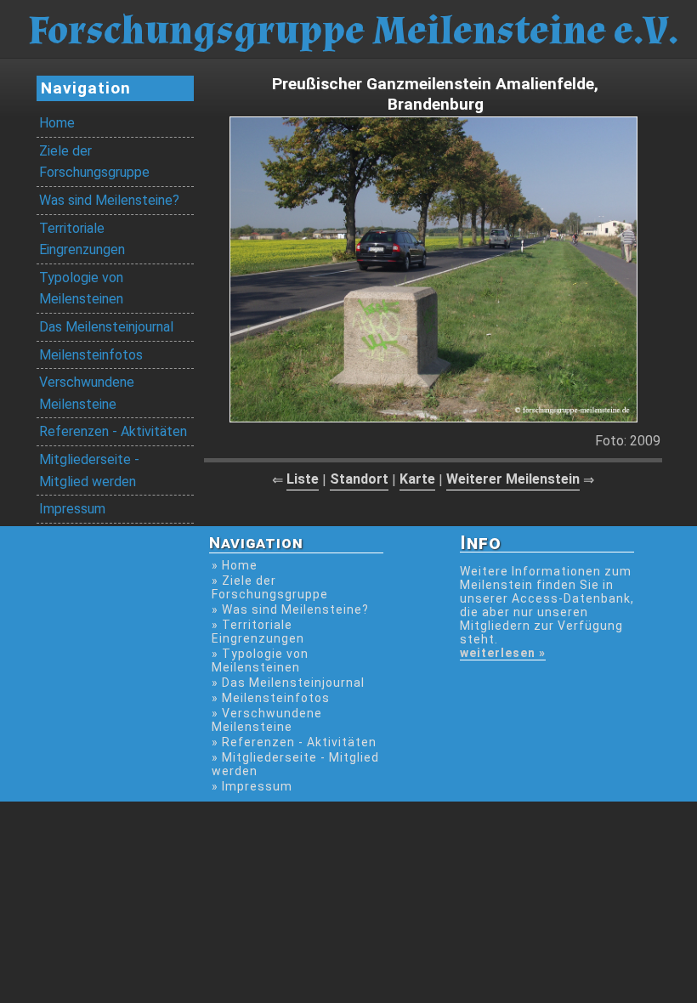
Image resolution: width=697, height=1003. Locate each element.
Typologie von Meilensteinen (81, 288)
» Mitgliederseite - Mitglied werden (295, 764)
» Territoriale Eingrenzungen (258, 631)
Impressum (72, 509)
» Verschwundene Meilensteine (267, 720)
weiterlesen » (503, 653)
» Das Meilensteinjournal (288, 682)
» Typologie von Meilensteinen (260, 660)
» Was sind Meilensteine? (290, 609)
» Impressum (252, 786)
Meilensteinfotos (91, 355)
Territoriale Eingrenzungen (82, 239)
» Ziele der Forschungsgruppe (270, 587)
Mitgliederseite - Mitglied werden (89, 470)
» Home (235, 565)
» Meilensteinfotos (271, 698)
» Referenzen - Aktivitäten (294, 742)
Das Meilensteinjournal (106, 327)
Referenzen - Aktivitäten (113, 431)
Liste (302, 479)
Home (57, 123)
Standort (359, 479)
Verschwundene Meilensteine (86, 393)
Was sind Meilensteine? (109, 200)
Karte (417, 479)
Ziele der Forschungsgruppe (94, 162)
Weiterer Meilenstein (513, 479)
